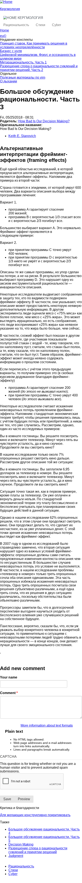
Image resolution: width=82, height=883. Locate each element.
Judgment (15, 856)
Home (4, 30)
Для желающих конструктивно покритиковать (35, 815)
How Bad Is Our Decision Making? (44, 121)
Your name (8, 677)
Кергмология (10, 9)
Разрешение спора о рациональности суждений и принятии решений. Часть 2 (39, 68)
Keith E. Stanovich (22, 136)
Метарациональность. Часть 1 (23, 62)
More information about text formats (47, 725)
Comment (9, 693)
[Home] (6, 2)
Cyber (56, 25)
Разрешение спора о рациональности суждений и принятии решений (37, 850)
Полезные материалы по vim (22, 77)
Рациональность (16, 25)
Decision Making (20, 844)
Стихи (40, 25)
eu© (3, 36)
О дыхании (8, 81)
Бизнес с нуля (11, 51)
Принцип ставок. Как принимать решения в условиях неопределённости (33, 45)
